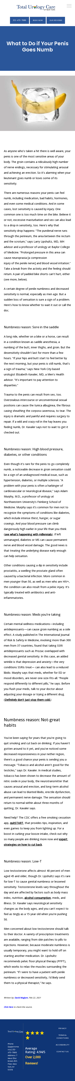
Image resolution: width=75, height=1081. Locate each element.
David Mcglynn (21, 997)
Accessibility (62, 1044)
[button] (69, 6)
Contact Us (63, 1051)
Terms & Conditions (63, 1036)
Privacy (62, 1028)
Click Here (8, 1007)
